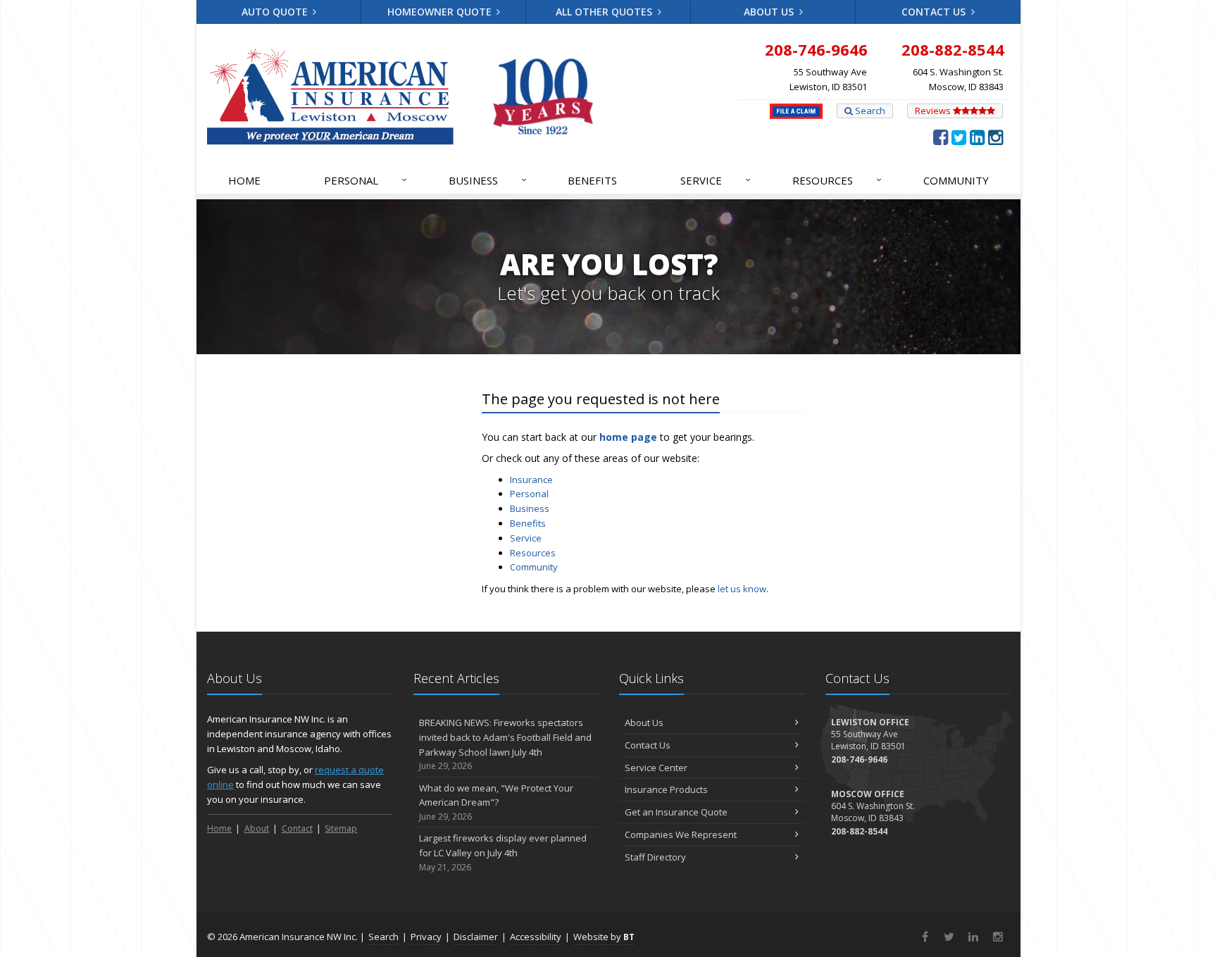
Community (956, 180)
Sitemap (341, 828)
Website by (604, 936)
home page (628, 437)
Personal (365, 180)
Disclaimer (476, 936)
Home (244, 180)
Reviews (934, 110)
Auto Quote (276, 11)
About (256, 828)
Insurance (531, 479)
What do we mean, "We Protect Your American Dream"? (496, 802)
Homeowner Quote (440, 11)
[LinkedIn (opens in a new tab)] (977, 137)
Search (869, 110)
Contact (297, 828)
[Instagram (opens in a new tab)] (995, 137)
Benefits (592, 180)
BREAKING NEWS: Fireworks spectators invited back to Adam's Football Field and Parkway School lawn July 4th (505, 744)
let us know (742, 588)
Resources (837, 180)
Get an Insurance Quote (676, 812)
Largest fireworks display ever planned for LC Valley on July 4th (503, 852)
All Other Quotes (605, 11)
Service (715, 180)
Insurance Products (666, 789)
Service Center (656, 767)
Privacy (426, 936)
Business (488, 180)
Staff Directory (655, 857)
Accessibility (535, 936)
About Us (770, 11)
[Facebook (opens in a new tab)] (940, 137)
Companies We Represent (681, 834)
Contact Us (934, 11)
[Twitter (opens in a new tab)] (958, 137)
